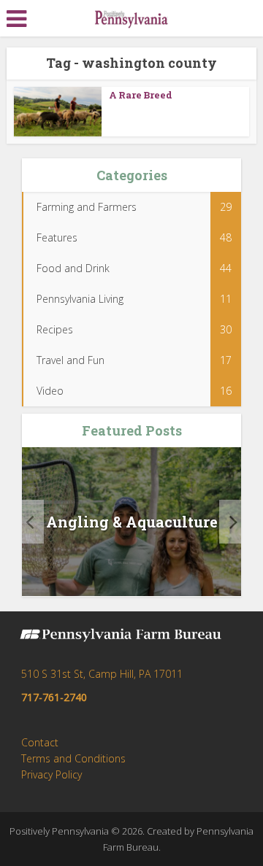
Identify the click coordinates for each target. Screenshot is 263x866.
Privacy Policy (51, 774)
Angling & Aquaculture (132, 521)
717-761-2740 (54, 697)
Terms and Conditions (73, 758)
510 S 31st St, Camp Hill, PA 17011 (102, 674)
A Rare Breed (140, 94)
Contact (39, 742)
